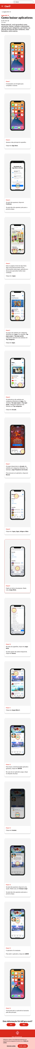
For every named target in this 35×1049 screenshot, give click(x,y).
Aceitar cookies (23, 1046)
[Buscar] (14, 2)
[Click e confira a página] (8, 6)
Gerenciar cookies (11, 1046)
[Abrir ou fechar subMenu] (2, 6)
